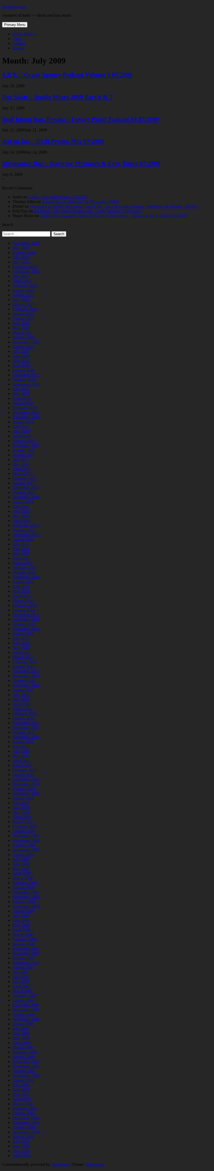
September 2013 (26, 629)
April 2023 (22, 281)
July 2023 (21, 276)
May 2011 (21, 755)
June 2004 (21, 1146)
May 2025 (21, 248)
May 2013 (21, 647)
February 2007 (25, 995)
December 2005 (26, 1061)
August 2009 (23, 854)
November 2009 (26, 840)
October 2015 (24, 530)
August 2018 (23, 422)
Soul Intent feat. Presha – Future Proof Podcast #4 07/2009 (80, 119)
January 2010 (24, 831)
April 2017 (22, 469)
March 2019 (23, 403)
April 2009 (22, 873)
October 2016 (24, 492)
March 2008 (23, 934)
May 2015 (21, 553)
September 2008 (26, 906)
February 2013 (25, 661)
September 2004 (26, 1132)
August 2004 (23, 1136)
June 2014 (21, 586)
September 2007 (26, 962)
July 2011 (20, 746)
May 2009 (21, 868)
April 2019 (22, 398)
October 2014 (24, 572)
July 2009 (21, 859)
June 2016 (21, 511)
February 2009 (25, 882)
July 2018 (21, 426)
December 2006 (26, 1005)
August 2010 (23, 798)
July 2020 (21, 351)
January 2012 (24, 718)
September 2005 (26, 1075)
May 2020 (21, 360)
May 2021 (21, 328)
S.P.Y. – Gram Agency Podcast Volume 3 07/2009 (67, 74)
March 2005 (23, 1104)
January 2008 (24, 944)
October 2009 (24, 845)
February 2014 (25, 605)
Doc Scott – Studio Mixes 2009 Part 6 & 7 (57, 97)
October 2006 (24, 1014)
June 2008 (21, 920)
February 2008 (25, 939)
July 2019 (21, 389)
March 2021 (23, 332)
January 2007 (24, 1000)
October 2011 (24, 732)
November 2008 (26, 897)
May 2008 (21, 925)
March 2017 (23, 473)
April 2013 (22, 652)
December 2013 (26, 614)
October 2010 (24, 788)
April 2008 (22, 929)
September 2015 (26, 534)
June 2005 (21, 1089)
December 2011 (26, 723)
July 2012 (21, 694)
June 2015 (21, 549)
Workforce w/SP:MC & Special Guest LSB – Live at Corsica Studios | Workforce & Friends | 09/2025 (114, 206)
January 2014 (24, 610)
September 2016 (26, 497)
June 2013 (21, 643)
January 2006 (24, 1056)
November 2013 (26, 619)
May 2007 (21, 981)
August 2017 (23, 455)
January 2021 (24, 337)
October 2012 (24, 680)
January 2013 (24, 666)
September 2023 (26, 271)
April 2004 (22, 1155)
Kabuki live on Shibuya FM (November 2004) (80, 201)
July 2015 (21, 544)
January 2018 (24, 440)
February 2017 (25, 478)
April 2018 (22, 436)
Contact (19, 43)
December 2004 (26, 1118)
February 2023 (25, 285)
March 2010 (23, 821)
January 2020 (24, 370)
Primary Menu (14, 25)
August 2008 (23, 911)
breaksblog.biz (14, 6)
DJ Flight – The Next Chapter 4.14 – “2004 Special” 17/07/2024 (87, 211)
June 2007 (21, 977)
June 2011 (21, 751)
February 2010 (25, 826)
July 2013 (21, 638)
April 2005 (22, 1099)
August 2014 (23, 581)
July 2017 (21, 459)
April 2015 (22, 558)
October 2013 (24, 624)
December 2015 (26, 525)
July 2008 (21, 915)
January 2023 (24, 290)
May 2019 (21, 393)
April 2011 (21, 760)
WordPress (60, 1164)
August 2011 (23, 741)
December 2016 (26, 487)
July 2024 (21, 257)
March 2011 (22, 765)
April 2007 (22, 986)
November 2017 (26, 445)
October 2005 (24, 1071)
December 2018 (26, 412)
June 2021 (21, 323)
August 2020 (23, 346)
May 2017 (21, 464)
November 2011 (26, 727)
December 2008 (26, 892)
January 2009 (24, 887)
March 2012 (23, 708)
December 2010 (26, 779)
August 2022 (23, 295)
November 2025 (26, 243)
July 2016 (21, 506)
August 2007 (23, 967)
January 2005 (24, 1113)
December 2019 (26, 375)
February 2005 (25, 1108)
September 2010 (26, 793)
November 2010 (26, 784)
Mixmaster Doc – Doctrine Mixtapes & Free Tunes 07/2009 (81, 163)
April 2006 (22, 1042)
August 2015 (23, 539)
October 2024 (24, 252)
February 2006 (25, 1052)
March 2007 (23, 991)
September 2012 (26, 685)
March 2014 (23, 600)
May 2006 (21, 1038)
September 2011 (26, 737)
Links (17, 38)
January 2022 (24, 313)
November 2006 (26, 1009)
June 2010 (21, 807)
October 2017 (24, 450)
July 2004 (21, 1141)
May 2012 (21, 699)
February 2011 (25, 770)
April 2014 (22, 596)
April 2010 (22, 817)
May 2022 (21, 299)
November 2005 (26, 1066)
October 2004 (24, 1127)
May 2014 (21, 591)
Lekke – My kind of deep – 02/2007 (58, 197)
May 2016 (21, 516)
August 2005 (23, 1080)
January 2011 (23, 774)
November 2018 (26, 417)
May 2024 (21, 262)
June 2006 (21, 1033)
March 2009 (23, 878)
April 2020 (22, 365)
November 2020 (26, 342)
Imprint (19, 48)
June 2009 (21, 864)
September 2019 (26, 384)
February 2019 (25, 407)
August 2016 (23, 502)
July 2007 (21, 972)
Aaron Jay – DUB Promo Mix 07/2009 (53, 141)
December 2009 (26, 835)
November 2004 (26, 1122)
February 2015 (25, 567)
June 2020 (21, 356)
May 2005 (21, 1094)
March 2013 (23, 657)
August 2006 (23, 1024)
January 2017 (24, 483)
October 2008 (24, 901)
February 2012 (25, 713)
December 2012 (26, 671)
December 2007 (26, 948)
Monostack (94, 1164)
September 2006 (26, 1019)
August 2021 (23, 318)
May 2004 (21, 1151)
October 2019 (24, 379)
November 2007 (26, 953)
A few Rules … (25, 34)
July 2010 (21, 803)
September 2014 (26, 577)
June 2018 (21, 431)
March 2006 (23, 1047)
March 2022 (23, 304)
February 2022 (25, 309)
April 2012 (22, 704)
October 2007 (24, 958)
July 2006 (21, 1028)
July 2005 (21, 1085)
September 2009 (26, 850)
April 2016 (22, 520)
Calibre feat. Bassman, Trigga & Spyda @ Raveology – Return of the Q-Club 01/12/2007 (113, 215)
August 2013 (23, 633)
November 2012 (26, 676)
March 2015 (23, 563)
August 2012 (23, 690)
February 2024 (25, 266)
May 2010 (21, 812)
